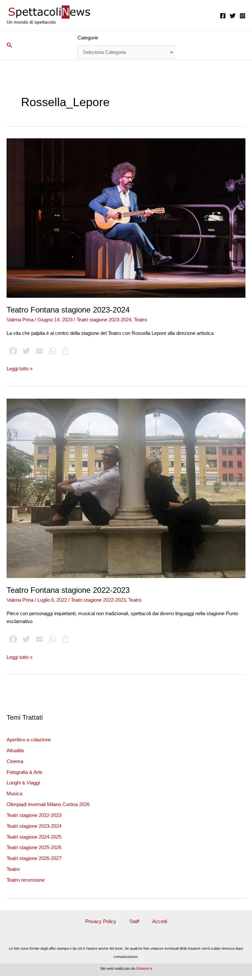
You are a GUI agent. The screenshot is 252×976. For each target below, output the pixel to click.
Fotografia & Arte (24, 772)
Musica (14, 793)
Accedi (159, 921)
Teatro (13, 869)
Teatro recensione (26, 880)
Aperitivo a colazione (29, 739)
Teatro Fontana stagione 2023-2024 (68, 310)
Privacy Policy (100, 921)
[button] (9, 45)
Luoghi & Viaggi (23, 782)
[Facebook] (223, 16)
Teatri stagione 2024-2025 (34, 837)
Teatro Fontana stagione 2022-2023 (68, 590)
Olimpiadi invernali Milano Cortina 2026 (48, 804)
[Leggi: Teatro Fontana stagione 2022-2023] (126, 488)
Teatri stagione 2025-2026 (34, 847)
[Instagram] (242, 16)
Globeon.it (144, 968)
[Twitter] (233, 16)
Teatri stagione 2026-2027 (34, 858)
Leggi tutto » (19, 369)
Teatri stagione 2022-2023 (34, 815)
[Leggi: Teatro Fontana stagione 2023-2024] (126, 217)
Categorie (87, 37)
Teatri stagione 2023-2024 (34, 826)
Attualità (15, 750)
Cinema (15, 761)
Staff (134, 921)
